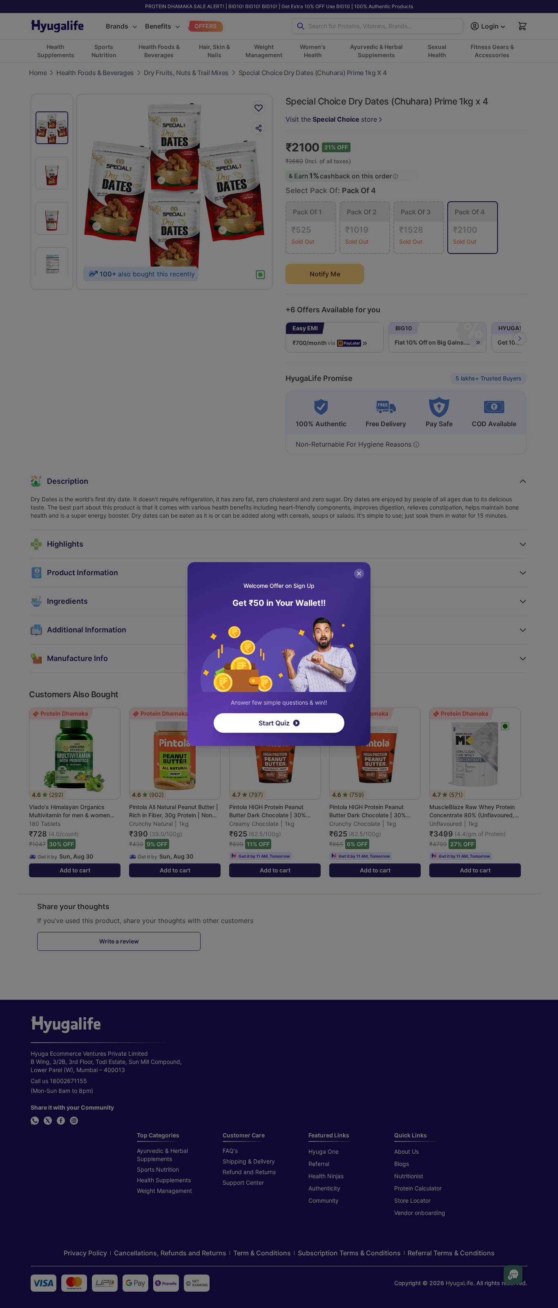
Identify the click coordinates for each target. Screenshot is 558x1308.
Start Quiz (274, 723)
